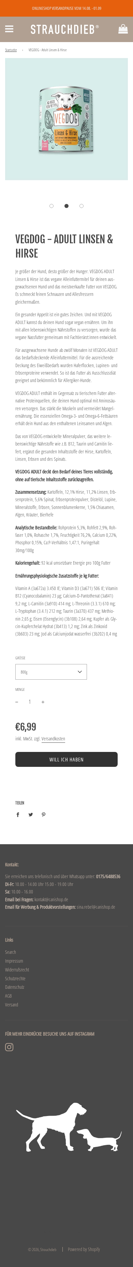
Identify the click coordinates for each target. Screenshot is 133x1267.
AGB (8, 995)
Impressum (14, 961)
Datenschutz (14, 987)
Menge (20, 689)
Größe (20, 657)
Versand (11, 1004)
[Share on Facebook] (19, 814)
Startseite (11, 50)
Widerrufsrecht (17, 969)
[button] (51, 205)
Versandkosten (53, 738)
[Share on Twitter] (31, 814)
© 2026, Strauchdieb (42, 1249)
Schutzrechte (15, 978)
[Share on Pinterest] (44, 814)
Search (10, 952)
